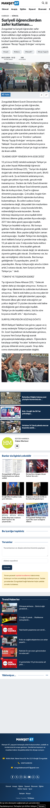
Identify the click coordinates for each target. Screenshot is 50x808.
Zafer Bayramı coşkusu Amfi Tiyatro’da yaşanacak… (11, 520)
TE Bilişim (30, 798)
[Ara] (43, 3)
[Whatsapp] (33, 777)
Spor (30, 789)
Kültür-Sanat (22, 789)
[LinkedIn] (25, 777)
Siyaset (32, 9)
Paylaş (7, 94)
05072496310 (26, 763)
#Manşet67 (28, 52)
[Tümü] (47, 675)
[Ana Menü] (46, 3)
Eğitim (23, 9)
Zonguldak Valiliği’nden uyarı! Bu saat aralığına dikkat (36, 520)
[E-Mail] (17, 446)
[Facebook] (12, 777)
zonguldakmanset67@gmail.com (26, 768)
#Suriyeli (5, 52)
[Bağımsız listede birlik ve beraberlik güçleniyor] (37, 489)
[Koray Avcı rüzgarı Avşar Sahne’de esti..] (37, 466)
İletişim (22, 793)
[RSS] (38, 777)
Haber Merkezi (21, 441)
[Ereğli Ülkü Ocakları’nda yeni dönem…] (13, 489)
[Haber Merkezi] (7, 443)
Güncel (5, 9)
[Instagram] (21, 777)
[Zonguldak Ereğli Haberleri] (10, 3)
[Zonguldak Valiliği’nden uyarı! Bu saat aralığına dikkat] (37, 510)
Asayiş (14, 9)
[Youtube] (29, 777)
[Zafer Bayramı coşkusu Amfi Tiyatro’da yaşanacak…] (13, 510)
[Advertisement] (25, 706)
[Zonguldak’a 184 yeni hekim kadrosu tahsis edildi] (13, 466)
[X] (17, 777)
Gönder (7, 568)
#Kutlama (17, 52)
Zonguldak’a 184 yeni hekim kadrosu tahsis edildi (11, 476)
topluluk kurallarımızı (23, 575)
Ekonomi (42, 9)
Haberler (5, 16)
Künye (28, 793)
